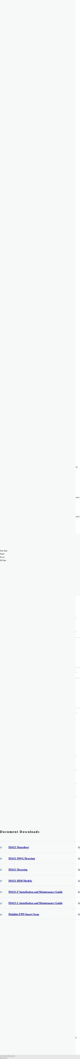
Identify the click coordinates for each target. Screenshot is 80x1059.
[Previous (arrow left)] (1, 1058)
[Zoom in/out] (1, 1056)
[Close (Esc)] (13, 1056)
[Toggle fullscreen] (5, 1056)
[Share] (9, 1056)
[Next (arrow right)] (5, 1058)
